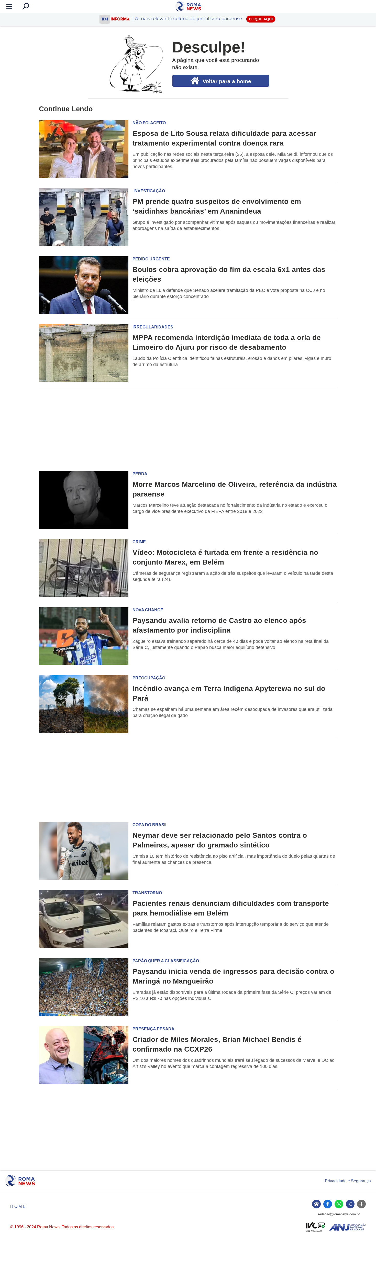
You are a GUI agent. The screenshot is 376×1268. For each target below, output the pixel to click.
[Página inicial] (20, 1181)
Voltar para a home (227, 81)
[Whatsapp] (339, 1204)
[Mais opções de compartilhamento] (361, 1204)
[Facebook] (327, 1204)
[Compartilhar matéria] (350, 1204)
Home (18, 1206)
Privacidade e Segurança (348, 1181)
